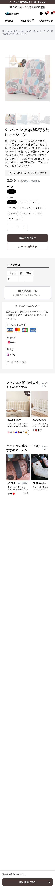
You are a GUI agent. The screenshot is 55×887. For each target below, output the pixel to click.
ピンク (12, 202)
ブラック (26, 208)
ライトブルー (15, 219)
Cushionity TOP (9, 31)
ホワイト (26, 213)
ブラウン (13, 208)
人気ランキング (46, 20)
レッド (38, 213)
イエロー (39, 208)
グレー (23, 202)
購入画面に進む (27, 238)
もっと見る (45, 384)
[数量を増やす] (24, 227)
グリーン (13, 213)
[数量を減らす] (11, 227)
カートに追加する (27, 246)
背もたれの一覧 (28, 31)
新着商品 (9, 20)
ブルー (34, 202)
